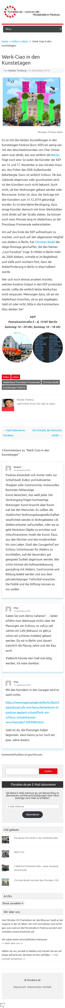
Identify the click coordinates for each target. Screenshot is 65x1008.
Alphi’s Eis (19, 852)
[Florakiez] (32, 17)
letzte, (56, 155)
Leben (24, 41)
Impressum (20, 987)
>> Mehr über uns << (12, 943)
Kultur (15, 41)
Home (5, 41)
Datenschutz (34, 987)
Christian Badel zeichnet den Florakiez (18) (36, 880)
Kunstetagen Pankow (14, 387)
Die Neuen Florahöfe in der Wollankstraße (36, 838)
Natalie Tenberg (17, 70)
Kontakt (47, 987)
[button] (17, 347)
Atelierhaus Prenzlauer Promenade (21, 382)
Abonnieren (32, 814)
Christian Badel (45, 242)
